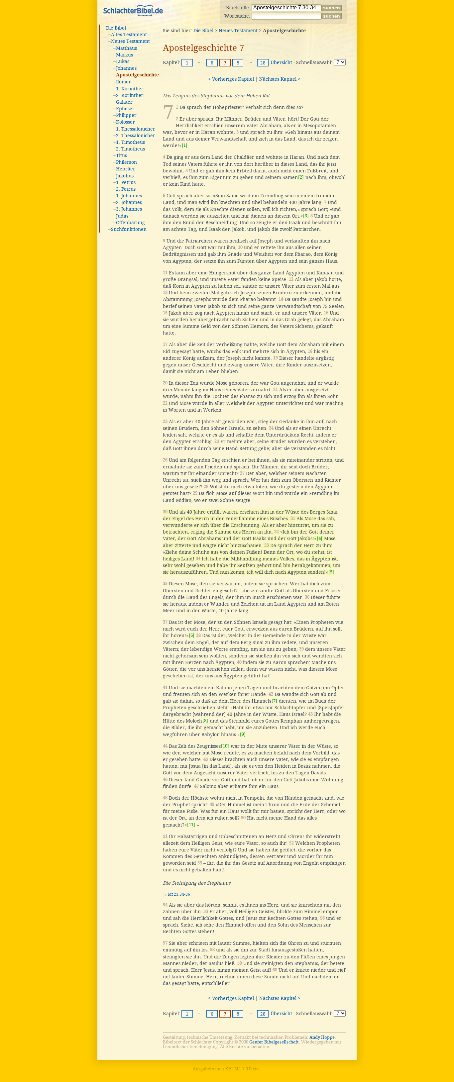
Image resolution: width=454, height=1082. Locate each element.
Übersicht (281, 62)
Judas (122, 216)
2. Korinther (130, 95)
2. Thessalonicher (135, 135)
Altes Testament (129, 34)
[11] (191, 824)
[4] (319, 538)
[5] (331, 571)
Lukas (122, 61)
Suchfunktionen (129, 229)
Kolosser (125, 122)
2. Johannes (129, 202)
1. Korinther (130, 88)
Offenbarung (130, 222)
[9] (243, 734)
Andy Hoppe (322, 1037)
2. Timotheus (130, 148)
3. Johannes (129, 209)
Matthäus (126, 48)
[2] (301, 177)
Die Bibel (116, 28)
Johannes (126, 68)
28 (263, 62)
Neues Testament (130, 41)
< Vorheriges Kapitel (231, 79)
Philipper (126, 115)
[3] (306, 215)
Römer (123, 81)
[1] (184, 145)
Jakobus (125, 175)
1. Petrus (126, 182)
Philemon (126, 162)
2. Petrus (126, 189)
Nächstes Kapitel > (279, 79)
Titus (121, 155)
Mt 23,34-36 (179, 894)
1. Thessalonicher (135, 129)
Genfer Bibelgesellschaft (274, 1041)
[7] (274, 700)
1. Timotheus (130, 142)
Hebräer (125, 168)
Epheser (125, 108)
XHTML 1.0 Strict (242, 1068)
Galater (124, 102)
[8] (205, 720)
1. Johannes (129, 195)
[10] (225, 745)
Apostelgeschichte (137, 75)
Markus (124, 54)
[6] (191, 635)
